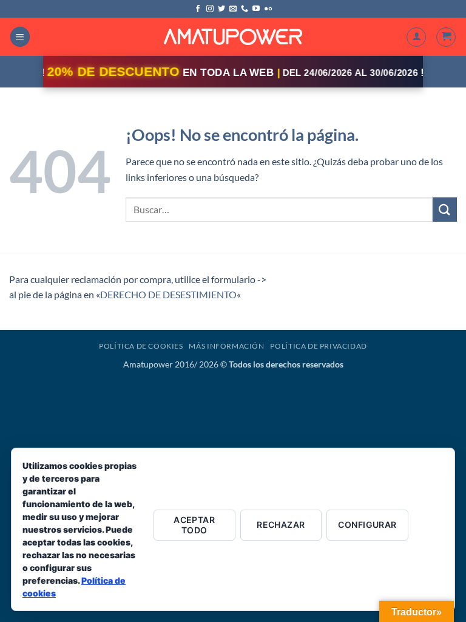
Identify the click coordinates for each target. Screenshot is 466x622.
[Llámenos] (244, 9)
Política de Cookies (141, 345)
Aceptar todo (194, 524)
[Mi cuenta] (416, 37)
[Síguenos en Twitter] (221, 9)
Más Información (226, 345)
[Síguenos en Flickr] (268, 9)
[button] (20, 37)
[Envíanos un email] (233, 9)
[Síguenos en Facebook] (197, 9)
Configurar (367, 524)
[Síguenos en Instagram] (210, 9)
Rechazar (281, 524)
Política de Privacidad (318, 345)
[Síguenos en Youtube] (256, 9)
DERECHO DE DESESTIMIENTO (168, 294)
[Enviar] (445, 209)
